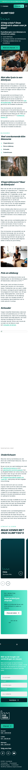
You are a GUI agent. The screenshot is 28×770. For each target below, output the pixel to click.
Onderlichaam (7, 152)
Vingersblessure (8, 143)
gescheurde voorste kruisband (12, 470)
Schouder (6, 149)
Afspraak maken (12, 613)
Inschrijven (12, 700)
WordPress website (6, 766)
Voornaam (3, 681)
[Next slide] (8, 583)
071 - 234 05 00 (5, 738)
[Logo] (5, 6)
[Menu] (26, 6)
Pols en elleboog (8, 146)
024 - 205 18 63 (5, 744)
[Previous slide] (3, 583)
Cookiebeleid (14, 765)
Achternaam (4, 689)
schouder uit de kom (9, 325)
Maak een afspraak (9, 47)
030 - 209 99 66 (6, 733)
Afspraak (17, 6)
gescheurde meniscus (10, 468)
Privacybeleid (13, 763)
